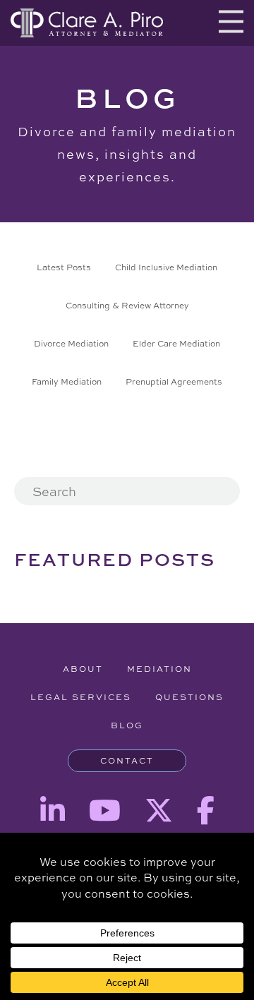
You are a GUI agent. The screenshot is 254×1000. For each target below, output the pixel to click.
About (83, 669)
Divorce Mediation (71, 343)
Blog (127, 725)
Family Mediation (67, 381)
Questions (189, 697)
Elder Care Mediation (176, 343)
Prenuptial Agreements (174, 381)
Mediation (159, 669)
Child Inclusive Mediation (166, 267)
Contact (127, 760)
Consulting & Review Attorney (127, 305)
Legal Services (80, 697)
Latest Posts (64, 267)
